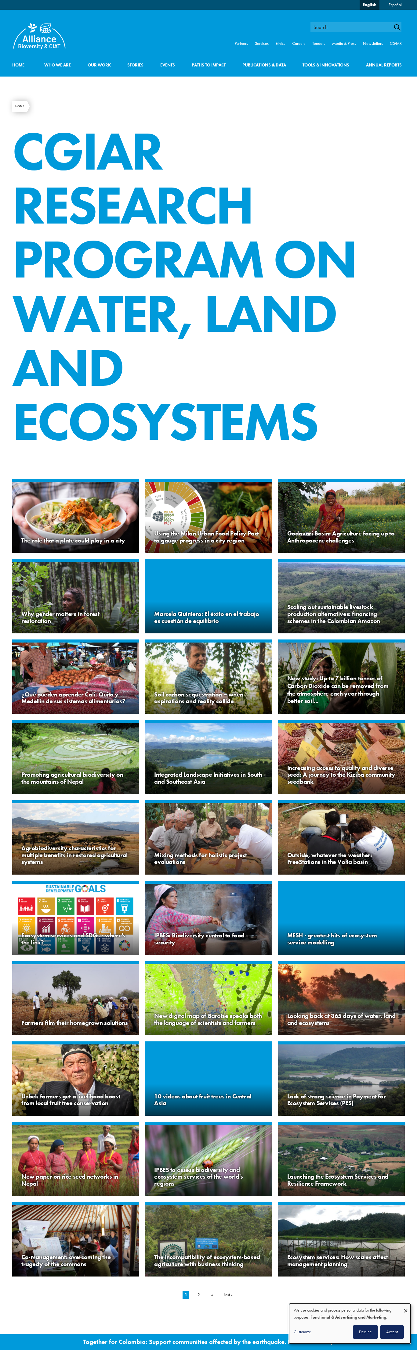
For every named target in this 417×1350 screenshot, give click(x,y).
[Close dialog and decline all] (405, 1308)
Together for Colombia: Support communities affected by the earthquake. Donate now (202, 1342)
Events (167, 65)
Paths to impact (209, 65)
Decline (365, 1331)
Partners (241, 43)
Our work (99, 65)
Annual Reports (384, 65)
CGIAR (396, 43)
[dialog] (350, 1323)
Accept (392, 1331)
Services (262, 43)
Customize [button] (302, 1331)
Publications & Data (264, 65)
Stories (135, 65)
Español (395, 4)
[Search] (400, 27)
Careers (298, 43)
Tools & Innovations (326, 65)
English (369, 4)
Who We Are (57, 65)
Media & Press (344, 43)
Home (18, 65)
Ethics (280, 43)
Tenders (318, 43)
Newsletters (373, 43)
